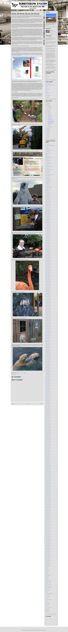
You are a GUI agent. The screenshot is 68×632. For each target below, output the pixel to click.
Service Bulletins (48, 587)
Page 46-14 (47, 525)
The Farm (47, 596)
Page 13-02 (47, 260)
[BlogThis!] (22, 372)
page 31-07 (47, 388)
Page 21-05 (47, 302)
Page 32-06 (47, 406)
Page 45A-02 (48, 498)
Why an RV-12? (48, 607)
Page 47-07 (47, 540)
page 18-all (47, 290)
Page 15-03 (47, 267)
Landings (47, 184)
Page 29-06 (47, 376)
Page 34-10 (47, 435)
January (49, 106)
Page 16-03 (47, 273)
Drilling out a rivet (48, 92)
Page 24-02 (47, 340)
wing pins (47, 610)
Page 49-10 (47, 557)
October (49, 117)
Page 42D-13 (48, 480)
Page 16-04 (47, 275)
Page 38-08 (47, 462)
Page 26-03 (47, 353)
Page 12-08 (47, 257)
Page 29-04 (47, 373)
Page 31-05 (47, 385)
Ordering (47, 190)
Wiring (47, 611)
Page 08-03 (47, 210)
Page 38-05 (47, 457)
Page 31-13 (47, 397)
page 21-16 (47, 317)
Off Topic (47, 189)
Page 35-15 (47, 450)
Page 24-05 (47, 344)
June (48, 112)
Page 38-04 (47, 456)
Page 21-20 (47, 323)
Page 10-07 (47, 234)
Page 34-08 (47, 432)
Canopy (47, 159)
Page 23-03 (47, 331)
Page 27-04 (47, 359)
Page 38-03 (47, 454)
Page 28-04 (47, 365)
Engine (47, 168)
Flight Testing (48, 175)
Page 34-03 (47, 424)
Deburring (47, 94)
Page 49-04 (47, 551)
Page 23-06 (47, 335)
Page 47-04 (47, 536)
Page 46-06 (47, 513)
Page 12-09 (47, 258)
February (49, 107)
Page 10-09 (47, 237)
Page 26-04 (47, 355)
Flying (47, 177)
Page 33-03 (47, 421)
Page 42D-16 (48, 483)
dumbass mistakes (48, 166)
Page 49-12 (47, 560)
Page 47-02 (47, 534)
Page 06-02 (47, 193)
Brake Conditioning (48, 157)
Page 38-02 (47, 453)
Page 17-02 (47, 278)
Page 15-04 (47, 269)
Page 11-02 (47, 240)
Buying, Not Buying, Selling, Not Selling (51, 121)
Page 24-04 (47, 343)
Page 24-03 (47, 341)
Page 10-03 (47, 228)
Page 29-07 (47, 377)
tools (46, 598)
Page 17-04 (47, 281)
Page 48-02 (47, 542)
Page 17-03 (47, 279)
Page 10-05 (47, 231)
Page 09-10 (47, 225)
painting (47, 569)
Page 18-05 (47, 288)
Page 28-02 (47, 362)
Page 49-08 (47, 554)
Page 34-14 (47, 441)
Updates (47, 602)
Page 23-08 (47, 338)
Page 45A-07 (48, 504)
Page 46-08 (47, 516)
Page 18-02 (47, 284)
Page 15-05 (47, 270)
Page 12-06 (47, 255)
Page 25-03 (47, 349)
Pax (46, 572)
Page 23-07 (47, 337)
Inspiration (47, 183)
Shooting (47, 590)
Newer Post (13, 403)
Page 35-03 (47, 445)
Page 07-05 (47, 207)
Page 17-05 (47, 282)
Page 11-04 (47, 243)
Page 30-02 (47, 379)
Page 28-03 (47, 364)
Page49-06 (47, 566)
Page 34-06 (47, 429)
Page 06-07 (47, 201)
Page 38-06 (47, 459)
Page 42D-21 (48, 489)
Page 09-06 (47, 219)
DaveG (52, 30)
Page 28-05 (47, 367)
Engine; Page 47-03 (49, 169)
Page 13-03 (47, 261)
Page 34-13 (47, 439)
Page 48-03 (47, 543)
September (49, 116)
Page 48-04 (47, 545)
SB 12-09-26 (48, 581)
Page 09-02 (47, 213)
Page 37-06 (47, 451)
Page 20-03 (47, 293)
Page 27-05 (47, 361)
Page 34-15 (47, 442)
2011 (47, 105)
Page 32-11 (47, 412)
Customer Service (48, 163)
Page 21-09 (47, 308)
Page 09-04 (47, 216)
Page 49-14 (47, 563)
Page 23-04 (47, 332)
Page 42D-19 (48, 486)
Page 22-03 (47, 326)
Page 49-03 (47, 549)
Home (27, 403)
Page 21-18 (47, 320)
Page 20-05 (47, 296)
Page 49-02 (47, 548)
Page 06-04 (47, 196)
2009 (48, 102)
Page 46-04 (47, 510)
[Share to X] (23, 372)
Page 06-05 (47, 198)
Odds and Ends (48, 187)
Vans (46, 605)
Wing (46, 608)
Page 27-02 (47, 356)
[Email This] (21, 372)
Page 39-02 (47, 465)
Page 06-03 (47, 195)
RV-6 (46, 578)
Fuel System (48, 178)
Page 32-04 (47, 403)
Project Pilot (47, 575)
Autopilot (47, 148)
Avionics (47, 151)
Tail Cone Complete (49, 593)
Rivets (47, 86)
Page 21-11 (47, 311)
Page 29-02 (47, 370)
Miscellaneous (48, 186)
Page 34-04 (47, 426)
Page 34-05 (47, 427)
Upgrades (47, 604)
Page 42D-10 (48, 477)
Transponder (48, 599)
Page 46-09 (47, 518)
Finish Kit (47, 171)
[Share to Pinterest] (25, 372)
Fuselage (47, 180)
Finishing (47, 172)
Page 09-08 (47, 222)
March (49, 108)
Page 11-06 (47, 246)
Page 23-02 (47, 329)
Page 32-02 (47, 400)
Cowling (47, 162)
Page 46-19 (47, 533)
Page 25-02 (47, 347)
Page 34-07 (47, 430)
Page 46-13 (47, 524)
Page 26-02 (47, 352)
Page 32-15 (47, 418)
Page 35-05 (47, 448)
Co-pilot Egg (47, 160)
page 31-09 (47, 391)
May (48, 111)
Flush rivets (47, 89)
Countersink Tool (48, 95)
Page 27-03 (47, 358)
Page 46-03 (47, 509)
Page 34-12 (47, 438)
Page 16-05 (47, 276)
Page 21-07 (47, 305)
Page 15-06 (47, 272)
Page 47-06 (47, 539)
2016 (48, 133)
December (49, 126)
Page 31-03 (47, 382)
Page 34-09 (47, 433)
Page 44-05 (47, 495)
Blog (46, 154)
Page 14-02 (47, 263)
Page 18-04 (47, 287)
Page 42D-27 (48, 492)
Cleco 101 (47, 97)
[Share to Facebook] (24, 372)
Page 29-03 (47, 371)
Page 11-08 (47, 249)
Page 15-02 (47, 266)
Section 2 (47, 76)
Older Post (41, 403)
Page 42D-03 (48, 468)
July (48, 113)
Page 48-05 (47, 546)
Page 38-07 (47, 460)
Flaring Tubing (48, 83)
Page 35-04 (47, 447)
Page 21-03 (47, 299)
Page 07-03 (47, 204)
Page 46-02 (47, 507)
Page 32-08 (47, 409)
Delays (47, 165)
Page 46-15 (47, 527)
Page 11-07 (47, 248)
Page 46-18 (47, 531)
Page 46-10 (47, 519)
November (49, 118)
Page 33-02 (47, 420)
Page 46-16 (47, 528)
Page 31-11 (47, 394)
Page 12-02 (47, 251)
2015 (48, 132)
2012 (48, 128)
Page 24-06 (47, 346)
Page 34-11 (47, 436)
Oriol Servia (47, 192)
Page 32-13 (47, 415)
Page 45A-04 (48, 501)
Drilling (47, 91)
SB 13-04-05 (48, 584)
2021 (48, 137)
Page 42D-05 (48, 471)
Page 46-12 (47, 522)
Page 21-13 (47, 314)
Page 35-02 (47, 444)
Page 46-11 (47, 521)
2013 (48, 129)
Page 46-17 (47, 530)
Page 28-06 (47, 368)
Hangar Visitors (48, 181)
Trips (46, 601)
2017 (48, 134)
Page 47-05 (47, 537)
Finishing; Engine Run (49, 174)
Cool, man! (49, 125)
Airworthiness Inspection (49, 145)
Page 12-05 (47, 254)
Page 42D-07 (48, 474)
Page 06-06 (47, 199)
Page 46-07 (47, 515)
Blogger (46, 630)
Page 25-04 (47, 350)
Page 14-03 (47, 264)
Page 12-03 (47, 252)
